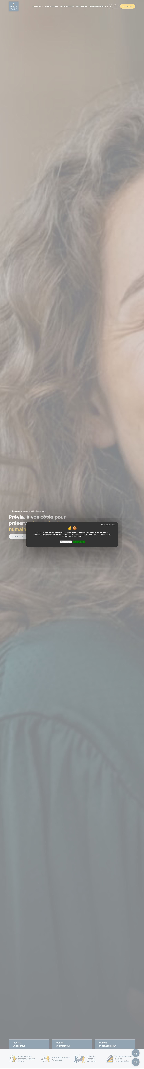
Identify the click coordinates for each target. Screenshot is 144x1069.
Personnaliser (66, 542)
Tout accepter (79, 542)
